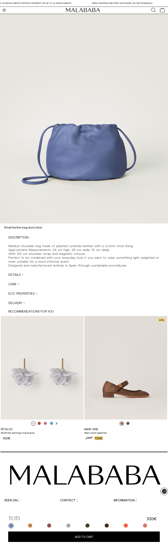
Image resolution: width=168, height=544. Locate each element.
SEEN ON (10, 500)
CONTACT (68, 500)
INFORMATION (124, 500)
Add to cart (84, 536)
